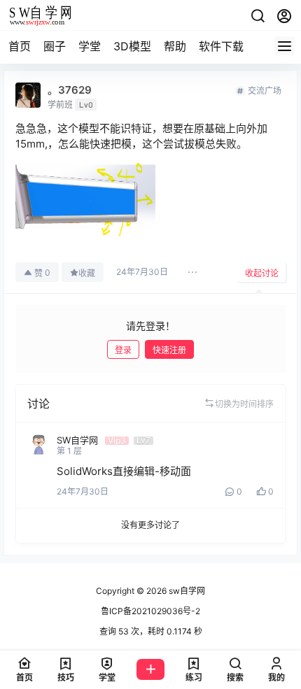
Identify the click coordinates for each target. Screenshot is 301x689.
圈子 (54, 46)
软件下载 (221, 46)
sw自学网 (186, 590)
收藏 (86, 273)
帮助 (175, 46)
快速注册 (169, 350)
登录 (123, 350)
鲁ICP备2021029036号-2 (150, 611)
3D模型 (132, 46)
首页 (19, 46)
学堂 (89, 46)
